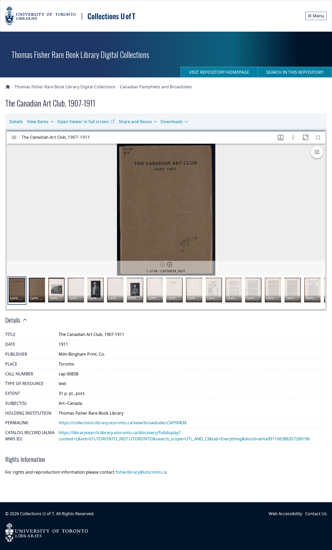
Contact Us (316, 513)
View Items (38, 121)
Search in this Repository (294, 72)
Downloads (172, 121)
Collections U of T (37, 513)
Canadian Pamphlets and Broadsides (156, 87)
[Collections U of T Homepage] (7, 86)
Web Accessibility (285, 513)
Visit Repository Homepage (219, 72)
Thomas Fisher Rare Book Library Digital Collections (65, 87)
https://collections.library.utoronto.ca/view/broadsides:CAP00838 (122, 423)
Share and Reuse (135, 121)
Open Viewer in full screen (83, 121)
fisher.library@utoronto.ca (141, 472)
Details (16, 121)
